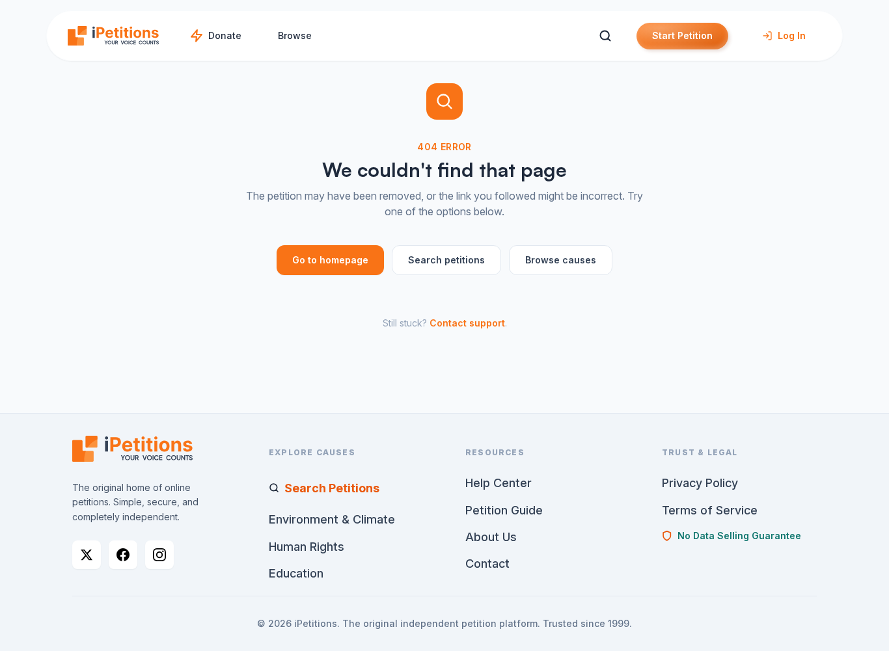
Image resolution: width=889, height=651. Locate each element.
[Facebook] (123, 554)
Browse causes (560, 259)
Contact (487, 563)
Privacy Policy (700, 483)
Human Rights (306, 546)
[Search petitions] (605, 36)
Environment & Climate (332, 519)
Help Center (498, 483)
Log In (792, 35)
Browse (295, 35)
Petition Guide (504, 510)
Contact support (467, 322)
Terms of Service (710, 510)
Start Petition (682, 35)
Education (296, 573)
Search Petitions (331, 488)
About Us (491, 537)
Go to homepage (330, 259)
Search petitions (446, 259)
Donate (224, 35)
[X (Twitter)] (86, 554)
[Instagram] (159, 554)
